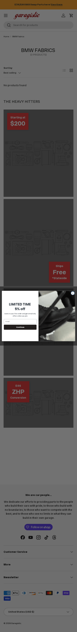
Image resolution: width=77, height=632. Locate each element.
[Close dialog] (72, 293)
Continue (20, 327)
